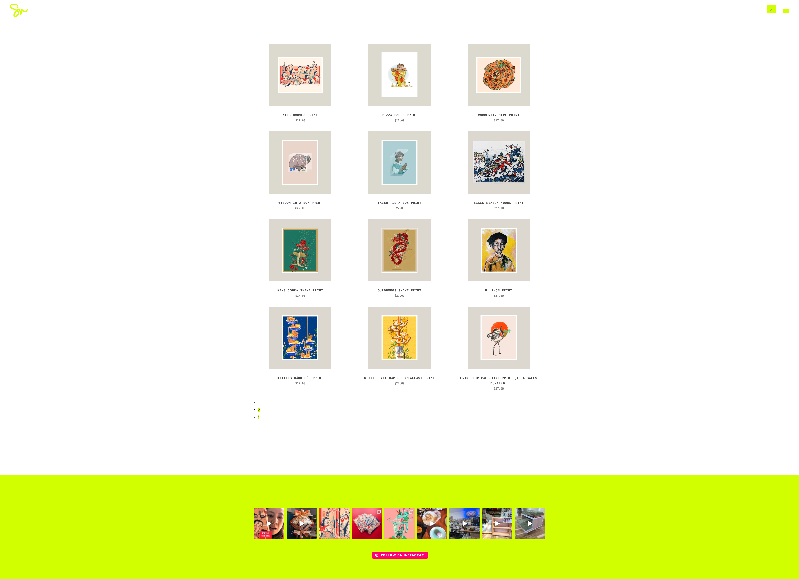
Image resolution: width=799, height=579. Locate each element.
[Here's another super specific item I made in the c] (530, 523)
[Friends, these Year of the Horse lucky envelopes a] (367, 523)
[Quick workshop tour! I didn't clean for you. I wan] (464, 523)
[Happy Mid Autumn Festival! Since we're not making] (432, 523)
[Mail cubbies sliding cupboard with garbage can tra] (497, 523)
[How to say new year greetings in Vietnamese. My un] (269, 523)
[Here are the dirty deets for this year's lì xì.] (334, 523)
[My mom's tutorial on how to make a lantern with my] (302, 523)
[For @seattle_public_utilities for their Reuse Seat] (399, 523)
